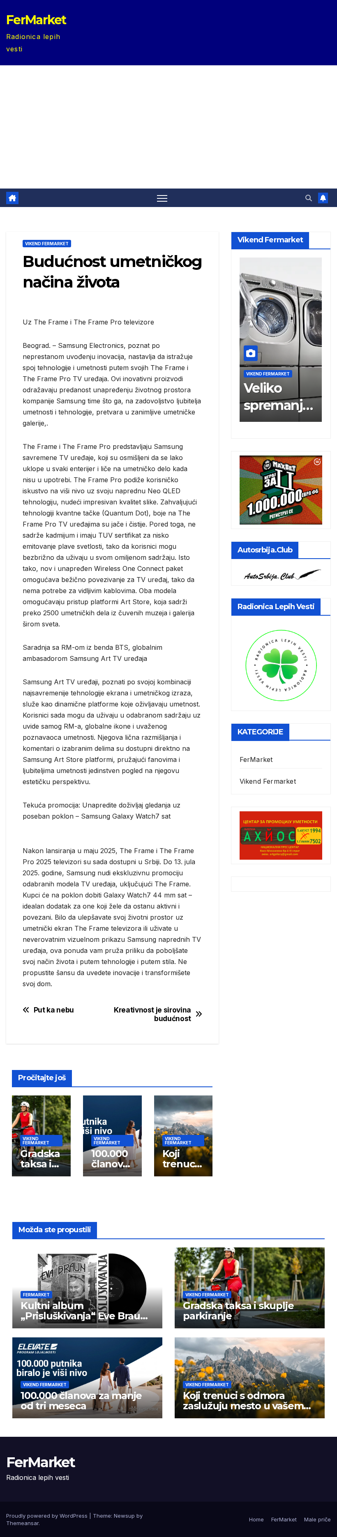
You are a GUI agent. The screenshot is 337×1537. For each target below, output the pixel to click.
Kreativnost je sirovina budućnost (152, 1014)
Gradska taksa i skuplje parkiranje (238, 1311)
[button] (308, 198)
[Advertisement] (168, 126)
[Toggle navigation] (162, 197)
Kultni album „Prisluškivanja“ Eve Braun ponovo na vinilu (84, 1316)
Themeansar (22, 1523)
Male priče (317, 1519)
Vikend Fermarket (47, 243)
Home (256, 1519)
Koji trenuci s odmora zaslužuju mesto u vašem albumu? (243, 1406)
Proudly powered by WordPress (47, 1515)
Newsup (124, 1515)
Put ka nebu (54, 1010)
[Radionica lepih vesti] (281, 664)
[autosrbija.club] (281, 573)
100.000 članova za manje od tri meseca (81, 1401)
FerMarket (36, 20)
